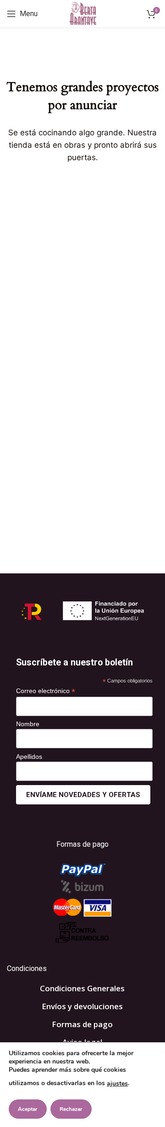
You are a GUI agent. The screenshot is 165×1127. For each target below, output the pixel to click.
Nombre (27, 724)
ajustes (117, 1083)
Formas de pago (82, 1024)
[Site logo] (83, 13)
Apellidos (29, 756)
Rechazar (71, 1109)
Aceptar (28, 1109)
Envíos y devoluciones (82, 1006)
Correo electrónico (45, 691)
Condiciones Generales (82, 988)
